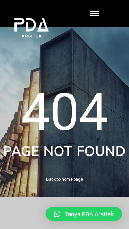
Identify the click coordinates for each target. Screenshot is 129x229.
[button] (84, 214)
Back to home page (64, 179)
